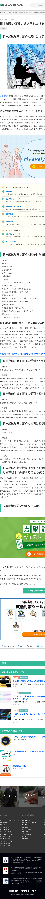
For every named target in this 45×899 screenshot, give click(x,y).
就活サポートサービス (6, 841)
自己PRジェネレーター (28, 825)
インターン (10, 796)
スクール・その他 (5, 845)
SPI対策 (24, 836)
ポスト (32, 646)
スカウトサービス (5, 838)
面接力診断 (25, 832)
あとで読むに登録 (9, 646)
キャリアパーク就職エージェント (9, 820)
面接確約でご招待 (19, 766)
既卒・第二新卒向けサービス (8, 843)
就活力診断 (25, 827)
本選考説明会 (4, 822)
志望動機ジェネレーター (29, 822)
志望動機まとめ (26, 834)
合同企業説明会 (4, 827)
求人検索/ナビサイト (6, 836)
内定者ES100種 (26, 829)
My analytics (26, 820)
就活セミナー (4, 825)
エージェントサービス (6, 834)
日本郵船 (3, 28)
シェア (22, 646)
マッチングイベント (5, 832)
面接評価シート (26, 838)
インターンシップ (5, 829)
